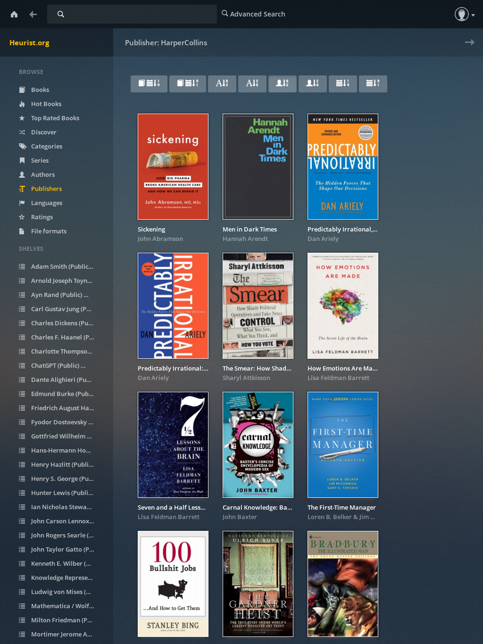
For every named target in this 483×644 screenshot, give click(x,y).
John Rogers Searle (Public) (68, 535)
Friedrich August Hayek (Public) (68, 408)
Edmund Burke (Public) (68, 393)
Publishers (46, 188)
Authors (42, 174)
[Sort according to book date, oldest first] (187, 83)
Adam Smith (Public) (65, 266)
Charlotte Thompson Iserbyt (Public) (68, 351)
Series (39, 160)
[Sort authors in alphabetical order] (282, 83)
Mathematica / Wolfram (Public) (68, 606)
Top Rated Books (54, 118)
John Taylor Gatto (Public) (68, 549)
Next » (467, 48)
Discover (43, 132)
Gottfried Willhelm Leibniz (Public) (68, 436)
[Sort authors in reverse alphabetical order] (313, 83)
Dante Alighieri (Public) (68, 379)
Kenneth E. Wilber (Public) (68, 563)
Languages (46, 202)
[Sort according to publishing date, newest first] (343, 83)
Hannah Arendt (245, 238)
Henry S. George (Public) (68, 478)
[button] (462, 14)
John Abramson (160, 238)
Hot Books (45, 103)
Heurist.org (29, 42)
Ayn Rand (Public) (61, 294)
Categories (46, 146)
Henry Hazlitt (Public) (65, 464)
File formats (48, 231)
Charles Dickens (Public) (68, 323)
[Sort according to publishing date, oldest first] (373, 83)
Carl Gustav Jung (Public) (68, 309)
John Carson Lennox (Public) (68, 521)
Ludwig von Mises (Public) (68, 591)
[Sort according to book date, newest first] (149, 83)
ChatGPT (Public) (60, 365)
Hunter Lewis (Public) (65, 492)
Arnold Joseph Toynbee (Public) (68, 280)
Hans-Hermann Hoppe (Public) (68, 450)
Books (39, 89)
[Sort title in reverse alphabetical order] (252, 83)
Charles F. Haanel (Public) (68, 337)
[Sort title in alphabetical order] (222, 83)
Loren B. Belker (330, 516)
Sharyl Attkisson (246, 377)
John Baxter (240, 516)
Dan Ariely (323, 238)
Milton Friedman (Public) (68, 620)
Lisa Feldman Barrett (338, 377)
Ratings (41, 217)
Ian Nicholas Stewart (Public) (68, 507)
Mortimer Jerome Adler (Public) (68, 634)
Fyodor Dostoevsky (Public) (68, 422)
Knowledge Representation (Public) (68, 577)
